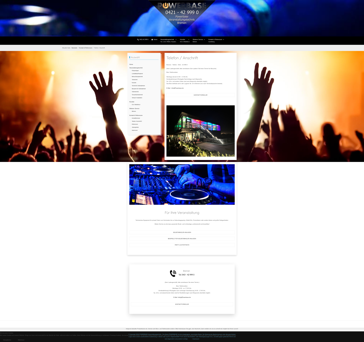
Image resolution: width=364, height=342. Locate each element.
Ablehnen (21, 340)
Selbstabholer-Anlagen (182, 232)
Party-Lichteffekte (182, 245)
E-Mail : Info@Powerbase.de (175, 88)
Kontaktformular (200, 95)
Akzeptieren (7, 340)
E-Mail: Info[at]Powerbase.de (182, 297)
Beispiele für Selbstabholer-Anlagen (182, 238)
